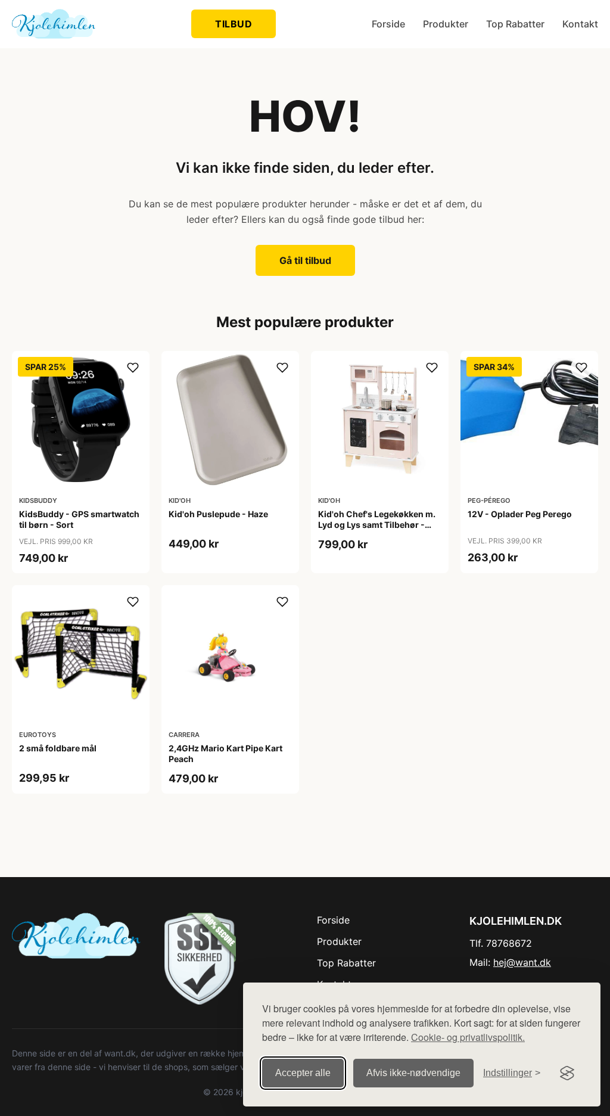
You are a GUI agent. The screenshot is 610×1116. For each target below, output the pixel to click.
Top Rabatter (515, 24)
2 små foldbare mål (58, 748)
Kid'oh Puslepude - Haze (218, 514)
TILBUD (233, 24)
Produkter (445, 24)
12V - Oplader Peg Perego (520, 514)
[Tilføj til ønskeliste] (133, 367)
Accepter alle (303, 1073)
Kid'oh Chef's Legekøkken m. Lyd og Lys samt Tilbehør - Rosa (376, 524)
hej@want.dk (522, 962)
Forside (388, 24)
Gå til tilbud (305, 260)
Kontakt (580, 24)
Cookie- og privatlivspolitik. (468, 1037)
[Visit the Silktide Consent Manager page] (567, 1073)
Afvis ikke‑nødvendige (413, 1073)
